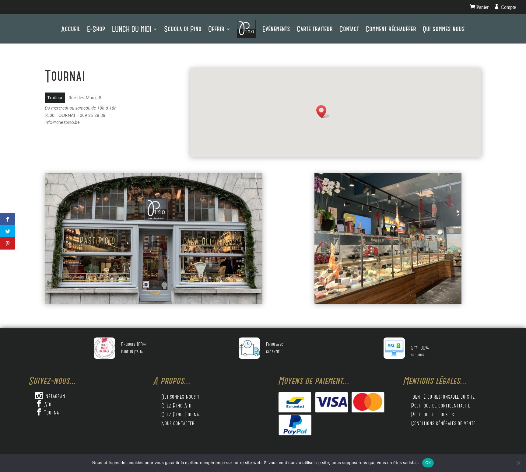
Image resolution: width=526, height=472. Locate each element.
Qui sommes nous (444, 28)
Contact (349, 28)
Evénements (276, 28)
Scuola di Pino (183, 28)
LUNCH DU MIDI (131, 28)
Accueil (70, 28)
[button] (323, 111)
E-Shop (96, 28)
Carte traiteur (315, 28)
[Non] (518, 463)
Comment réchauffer (391, 28)
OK (428, 462)
